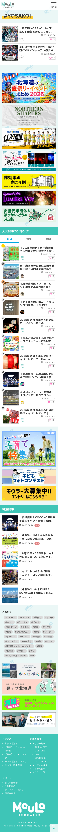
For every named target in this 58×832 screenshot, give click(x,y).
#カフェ (9, 622)
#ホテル (49, 641)
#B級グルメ (11, 627)
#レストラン (11, 641)
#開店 (36, 632)
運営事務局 (10, 793)
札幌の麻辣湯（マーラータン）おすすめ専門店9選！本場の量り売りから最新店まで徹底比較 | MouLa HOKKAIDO (37, 285)
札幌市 (11, 39)
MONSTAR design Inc (44, 826)
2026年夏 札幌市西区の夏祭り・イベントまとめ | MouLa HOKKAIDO (37, 321)
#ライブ (46, 627)
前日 (9, 238)
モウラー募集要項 (13, 765)
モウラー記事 (38, 743)
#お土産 (48, 636)
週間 (29, 238)
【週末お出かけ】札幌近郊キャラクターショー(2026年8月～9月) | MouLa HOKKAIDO (37, 339)
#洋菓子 (21, 651)
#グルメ (35, 622)
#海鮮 (38, 641)
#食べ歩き (27, 641)
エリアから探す (40, 765)
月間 (48, 238)
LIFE (37, 754)
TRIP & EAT (41, 747)
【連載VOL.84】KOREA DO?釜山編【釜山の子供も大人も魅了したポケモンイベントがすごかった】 (36, 591)
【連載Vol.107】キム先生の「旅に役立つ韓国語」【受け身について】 (36, 536)
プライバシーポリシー (15, 790)
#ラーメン (22, 622)
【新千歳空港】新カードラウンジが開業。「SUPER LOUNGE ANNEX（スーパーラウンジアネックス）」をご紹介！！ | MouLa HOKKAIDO (37, 303)
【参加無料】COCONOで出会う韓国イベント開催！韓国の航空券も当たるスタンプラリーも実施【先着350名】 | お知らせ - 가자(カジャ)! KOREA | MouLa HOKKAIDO (37, 375)
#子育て (37, 617)
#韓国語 (36, 636)
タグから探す (38, 768)
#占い (32, 651)
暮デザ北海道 (11, 743)
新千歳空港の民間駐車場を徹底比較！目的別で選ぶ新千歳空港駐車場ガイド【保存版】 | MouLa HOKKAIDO (37, 267)
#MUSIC (23, 636)
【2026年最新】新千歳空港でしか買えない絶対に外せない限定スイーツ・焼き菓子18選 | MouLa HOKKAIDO (37, 249)
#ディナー (48, 632)
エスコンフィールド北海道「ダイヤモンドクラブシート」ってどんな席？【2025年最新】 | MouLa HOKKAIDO (36, 393)
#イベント (24, 617)
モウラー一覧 (38, 772)
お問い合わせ (11, 782)
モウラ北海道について (15, 761)
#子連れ (25, 627)
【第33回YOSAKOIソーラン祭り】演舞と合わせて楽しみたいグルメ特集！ (36, 31)
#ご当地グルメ (22, 632)
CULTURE (40, 750)
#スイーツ (10, 617)
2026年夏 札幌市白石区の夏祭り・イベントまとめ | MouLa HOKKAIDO (37, 411)
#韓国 (36, 627)
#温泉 (39, 646)
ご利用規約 (10, 786)
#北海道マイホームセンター (19, 646)
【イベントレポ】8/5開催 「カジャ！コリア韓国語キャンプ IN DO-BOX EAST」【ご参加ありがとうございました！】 (36, 573)
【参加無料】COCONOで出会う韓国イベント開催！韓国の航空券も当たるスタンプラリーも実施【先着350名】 (37, 518)
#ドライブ (10, 636)
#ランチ (49, 617)
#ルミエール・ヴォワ (15, 655)
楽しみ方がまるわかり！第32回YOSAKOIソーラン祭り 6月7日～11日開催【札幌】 (37, 50)
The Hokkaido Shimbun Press (17, 826)
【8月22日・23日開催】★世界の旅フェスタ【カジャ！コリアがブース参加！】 (36, 554)
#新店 (8, 632)
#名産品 (9, 651)
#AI (32, 655)
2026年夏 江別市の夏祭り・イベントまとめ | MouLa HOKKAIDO (37, 357)
